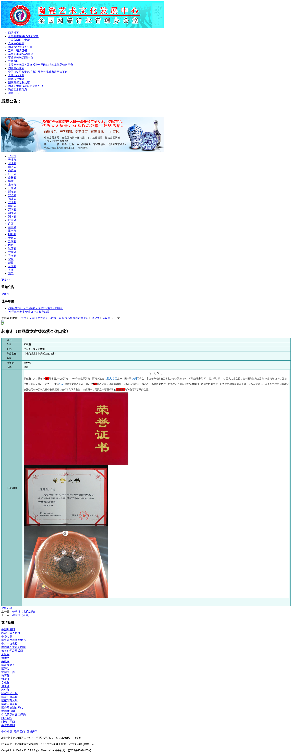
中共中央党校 (9, 643)
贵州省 (12, 237)
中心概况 (6, 731)
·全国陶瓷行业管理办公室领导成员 (29, 311)
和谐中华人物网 (10, 633)
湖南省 (12, 216)
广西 (11, 223)
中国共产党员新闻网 (13, 647)
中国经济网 (8, 711)
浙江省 (12, 191)
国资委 (5, 668)
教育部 (5, 675)
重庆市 (12, 230)
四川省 (12, 234)
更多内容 (6, 608)
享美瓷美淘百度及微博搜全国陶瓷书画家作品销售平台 (40, 64)
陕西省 (12, 248)
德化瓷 (96, 318)
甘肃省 (12, 252)
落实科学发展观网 (12, 650)
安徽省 (12, 195)
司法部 (5, 679)
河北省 (12, 163)
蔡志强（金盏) (20, 615)
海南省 (12, 227)
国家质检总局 (9, 693)
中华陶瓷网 (8, 725)
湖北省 (12, 213)
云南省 (12, 241)
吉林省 (12, 177)
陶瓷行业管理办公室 (20, 46)
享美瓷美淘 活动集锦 (20, 54)
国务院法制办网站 (12, 707)
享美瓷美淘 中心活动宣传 (23, 36)
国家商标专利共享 (19, 82)
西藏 (11, 245)
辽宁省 (12, 174)
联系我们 (19, 731)
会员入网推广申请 (19, 39)
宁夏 (11, 259)
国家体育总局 (9, 700)
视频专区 (13, 61)
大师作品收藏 (16, 75)
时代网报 (6, 718)
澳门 (11, 273)
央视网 (5, 661)
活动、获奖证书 (17, 50)
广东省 (12, 220)
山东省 (12, 205)
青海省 (12, 255)
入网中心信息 (16, 43)
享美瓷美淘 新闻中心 (20, 57)
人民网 (5, 654)
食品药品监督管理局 (13, 714)
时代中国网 (8, 721)
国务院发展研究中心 (13, 640)
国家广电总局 (9, 696)
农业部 (5, 689)
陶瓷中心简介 (16, 68)
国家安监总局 (9, 704)
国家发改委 (8, 665)
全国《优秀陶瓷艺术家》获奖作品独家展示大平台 (38, 71)
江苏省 (12, 188)
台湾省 (12, 266)
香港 (11, 269)
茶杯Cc (107, 318)
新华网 (5, 657)
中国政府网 (8, 629)
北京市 (12, 156)
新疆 (11, 262)
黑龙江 (12, 181)
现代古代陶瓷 (16, 78)
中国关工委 (8, 672)
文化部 (5, 682)
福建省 (12, 198)
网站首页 (13, 32)
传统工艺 (13, 93)
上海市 (12, 184)
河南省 (12, 209)
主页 (23, 318)
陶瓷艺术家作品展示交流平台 (25, 86)
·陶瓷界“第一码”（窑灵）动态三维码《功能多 (35, 308)
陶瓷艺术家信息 (17, 89)
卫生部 (5, 686)
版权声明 (32, 731)
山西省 (12, 166)
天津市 (12, 159)
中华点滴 (6, 636)
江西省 (12, 202)
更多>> (5, 279)
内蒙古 (12, 170)
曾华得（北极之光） (24, 611)
